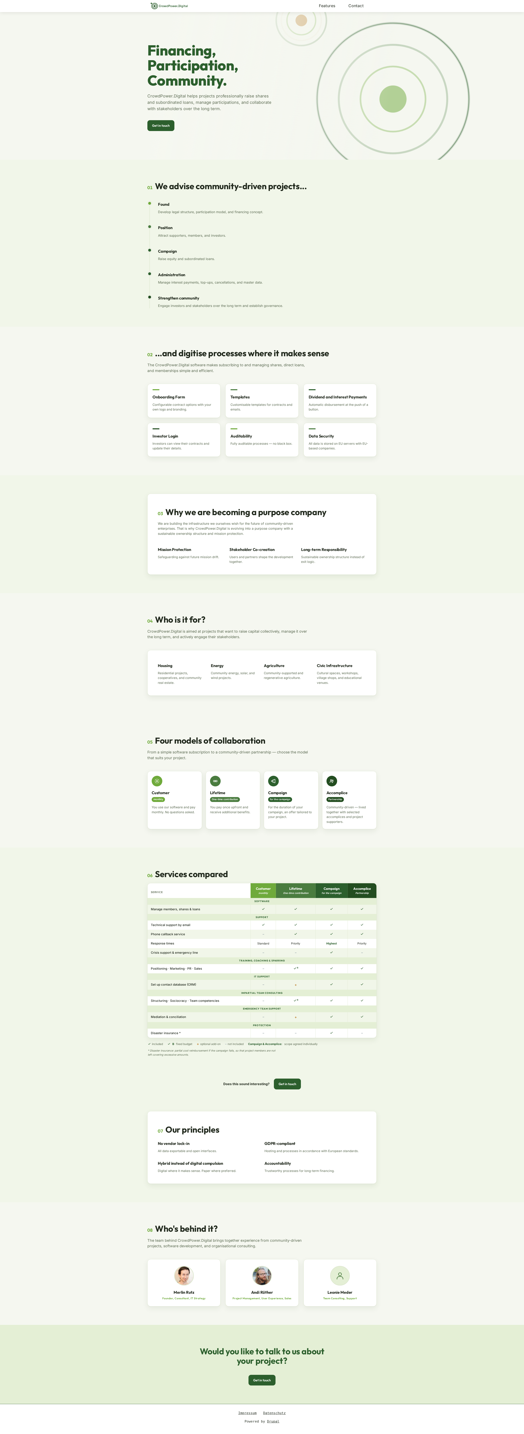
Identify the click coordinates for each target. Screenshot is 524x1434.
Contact (356, 5)
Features (327, 5)
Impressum (247, 1413)
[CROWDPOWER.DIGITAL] (169, 6)
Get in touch (161, 125)
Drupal (273, 1421)
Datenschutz (274, 1413)
